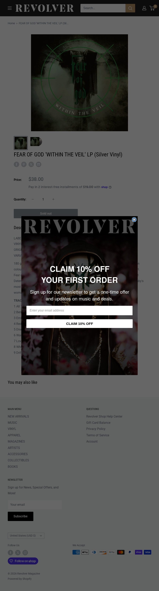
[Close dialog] (134, 220)
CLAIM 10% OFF (79, 324)
